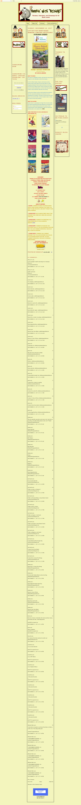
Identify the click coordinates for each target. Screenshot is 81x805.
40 (52, 573)
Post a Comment (31, 779)
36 (52, 538)
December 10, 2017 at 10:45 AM (36, 340)
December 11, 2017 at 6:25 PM (36, 578)
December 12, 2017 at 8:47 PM (36, 691)
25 (52, 444)
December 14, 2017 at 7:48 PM (36, 733)
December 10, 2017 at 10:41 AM (36, 283)
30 (52, 487)
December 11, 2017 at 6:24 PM (36, 569)
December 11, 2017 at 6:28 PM (36, 595)
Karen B (29, 636)
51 (52, 674)
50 (52, 664)
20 (52, 403)
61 (52, 771)
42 (52, 590)
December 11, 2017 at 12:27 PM (36, 509)
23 (52, 427)
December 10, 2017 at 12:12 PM (36, 407)
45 (52, 616)
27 (52, 461)
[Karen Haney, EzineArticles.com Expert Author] (62, 123)
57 (52, 736)
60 (52, 762)
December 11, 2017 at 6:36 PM (36, 612)
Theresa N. (30, 259)
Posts (15, 106)
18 (52, 389)
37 (52, 547)
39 (52, 564)
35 (52, 530)
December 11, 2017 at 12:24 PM (36, 484)
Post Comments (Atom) (37, 784)
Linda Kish (30, 644)
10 (52, 329)
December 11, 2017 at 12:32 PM (36, 552)
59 (52, 753)
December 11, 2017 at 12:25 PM (36, 492)
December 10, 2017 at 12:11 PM (36, 392)
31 (52, 496)
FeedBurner (21, 90)
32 (52, 504)
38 (52, 556)
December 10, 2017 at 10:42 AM (36, 290)
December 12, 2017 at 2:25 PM (36, 632)
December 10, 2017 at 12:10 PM (36, 370)
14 (52, 359)
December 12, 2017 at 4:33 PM (36, 641)
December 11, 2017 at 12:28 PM (36, 527)
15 (52, 366)
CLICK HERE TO (40, 796)
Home (28, 23)
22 (52, 417)
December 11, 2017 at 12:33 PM (36, 561)
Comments (16, 108)
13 (52, 350)
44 (52, 607)
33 (52, 513)
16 (52, 373)
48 (52, 644)
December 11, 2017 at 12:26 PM (36, 501)
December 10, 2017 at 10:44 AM (36, 326)
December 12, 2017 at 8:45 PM (36, 661)
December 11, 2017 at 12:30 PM (36, 544)
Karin (29, 616)
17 (52, 380)
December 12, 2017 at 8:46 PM (36, 671)
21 (52, 410)
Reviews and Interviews (52, 23)
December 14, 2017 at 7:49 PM (36, 759)
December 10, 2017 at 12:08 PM (36, 347)
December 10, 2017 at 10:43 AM (36, 312)
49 (52, 654)
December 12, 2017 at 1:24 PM (36, 624)
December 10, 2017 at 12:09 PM (36, 356)
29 (52, 478)
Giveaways (42, 23)
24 (52, 436)
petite (29, 343)
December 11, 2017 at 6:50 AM (36, 424)
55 (52, 715)
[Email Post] (51, 252)
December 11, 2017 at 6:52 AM (36, 467)
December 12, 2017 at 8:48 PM (36, 711)
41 (52, 581)
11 (52, 336)
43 (52, 598)
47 (52, 636)
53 (52, 695)
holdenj (29, 417)
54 (52, 705)
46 (52, 627)
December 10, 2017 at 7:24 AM (36, 266)
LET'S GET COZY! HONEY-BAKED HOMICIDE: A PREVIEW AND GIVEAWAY (40, 31)
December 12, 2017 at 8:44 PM (36, 651)
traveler (29, 279)
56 (52, 725)
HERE (43, 108)
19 (52, 396)
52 (52, 684)
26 (52, 453)
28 (52, 470)
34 (52, 521)
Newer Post (30, 781)
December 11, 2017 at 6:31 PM (36, 604)
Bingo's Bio (34, 23)
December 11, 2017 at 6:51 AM (36, 449)
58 (52, 745)
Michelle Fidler (31, 725)
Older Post (51, 781)
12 (52, 343)
